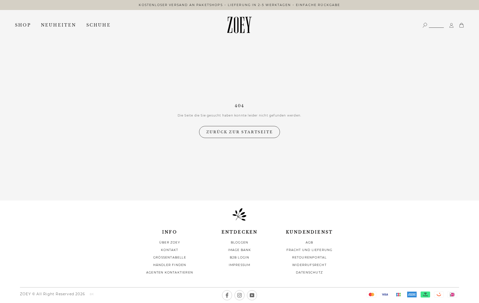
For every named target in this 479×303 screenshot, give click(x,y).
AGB (309, 242)
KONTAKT (169, 250)
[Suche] (433, 25)
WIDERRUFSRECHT (309, 265)
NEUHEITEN (58, 25)
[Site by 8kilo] (92, 294)
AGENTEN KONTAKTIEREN (169, 272)
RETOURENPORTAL (309, 257)
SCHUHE (98, 25)
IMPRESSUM (239, 265)
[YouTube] (252, 295)
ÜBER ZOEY (169, 242)
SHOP (23, 25)
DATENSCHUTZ (309, 272)
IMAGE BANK (239, 250)
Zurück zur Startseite (239, 132)
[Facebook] (227, 295)
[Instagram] (239, 295)
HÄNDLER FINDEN (169, 265)
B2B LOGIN (239, 257)
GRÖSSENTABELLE (169, 257)
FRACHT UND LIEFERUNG (309, 250)
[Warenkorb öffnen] (461, 24)
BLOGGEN (239, 242)
